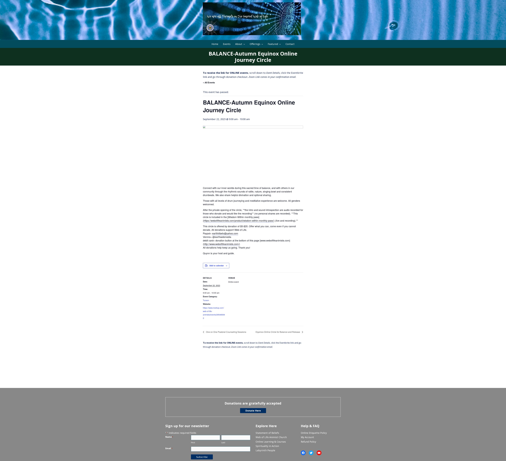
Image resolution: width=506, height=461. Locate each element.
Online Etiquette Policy (314, 432)
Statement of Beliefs (267, 432)
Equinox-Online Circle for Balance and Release (278, 331)
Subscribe (202, 456)
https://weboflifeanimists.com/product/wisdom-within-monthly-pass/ (239, 220)
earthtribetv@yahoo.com (225, 233)
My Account (307, 437)
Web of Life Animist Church (271, 437)
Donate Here (253, 410)
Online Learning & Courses (271, 441)
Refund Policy (308, 441)
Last (223, 442)
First (193, 442)
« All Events (209, 82)
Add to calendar (216, 265)
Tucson (206, 300)
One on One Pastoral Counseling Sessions (225, 331)
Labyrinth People (265, 450)
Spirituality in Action (267, 446)
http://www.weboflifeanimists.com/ (221, 244)
